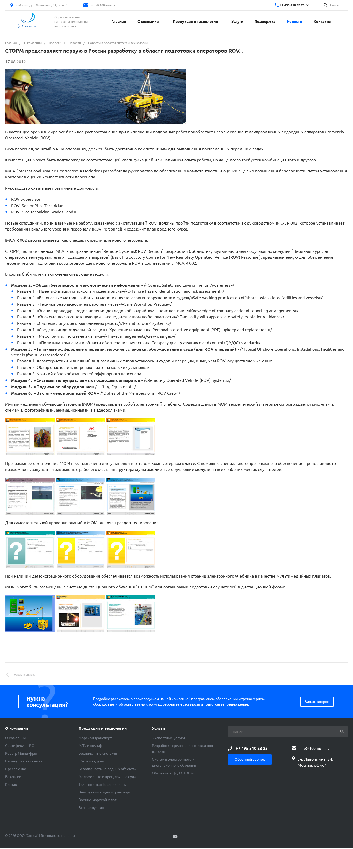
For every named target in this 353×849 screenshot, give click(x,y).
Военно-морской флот (97, 800)
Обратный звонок (250, 759)
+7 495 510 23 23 (292, 5)
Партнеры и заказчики (24, 761)
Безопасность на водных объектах (107, 769)
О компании (16, 728)
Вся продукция (91, 807)
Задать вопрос (317, 702)
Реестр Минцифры (21, 753)
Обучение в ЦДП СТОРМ (173, 773)
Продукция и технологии (103, 728)
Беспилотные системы (98, 753)
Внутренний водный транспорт (105, 792)
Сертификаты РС (19, 746)
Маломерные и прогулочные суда (107, 777)
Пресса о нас (16, 769)
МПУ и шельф (90, 746)
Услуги (158, 728)
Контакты (13, 784)
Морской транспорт (95, 738)
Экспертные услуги (168, 738)
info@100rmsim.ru (104, 5)
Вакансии (13, 777)
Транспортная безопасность (102, 784)
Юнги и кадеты (91, 761)
